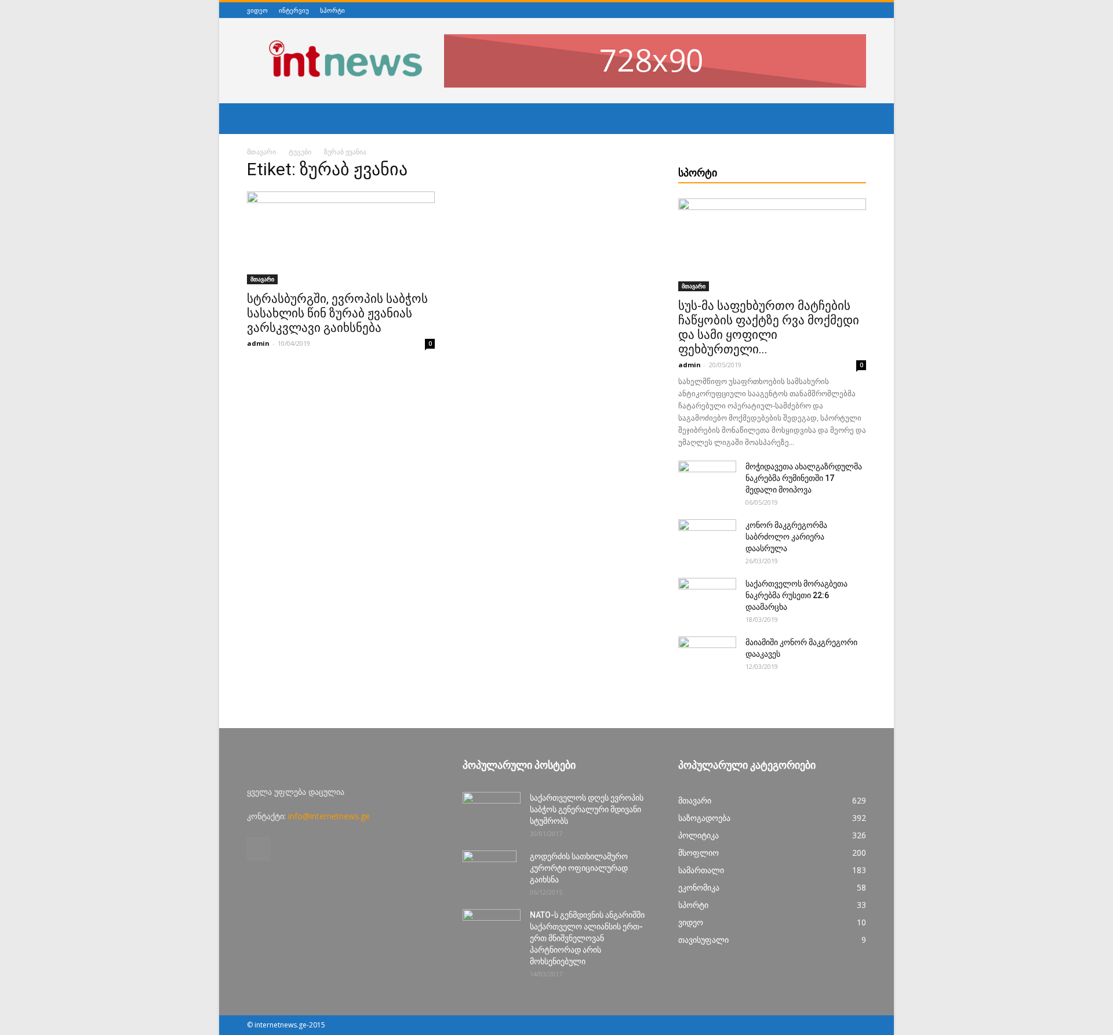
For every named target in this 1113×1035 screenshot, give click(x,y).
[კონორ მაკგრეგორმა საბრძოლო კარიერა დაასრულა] (707, 539)
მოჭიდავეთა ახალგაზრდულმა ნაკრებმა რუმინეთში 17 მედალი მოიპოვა (803, 478)
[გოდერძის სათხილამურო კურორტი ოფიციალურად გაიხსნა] (490, 871)
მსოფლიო (698, 852)
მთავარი (261, 152)
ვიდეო (257, 10)
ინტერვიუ (294, 10)
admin (258, 343)
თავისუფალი (703, 939)
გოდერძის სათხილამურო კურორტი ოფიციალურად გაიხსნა (579, 868)
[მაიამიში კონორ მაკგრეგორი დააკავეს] (707, 656)
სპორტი (332, 10)
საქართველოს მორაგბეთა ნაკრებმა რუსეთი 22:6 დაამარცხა (796, 595)
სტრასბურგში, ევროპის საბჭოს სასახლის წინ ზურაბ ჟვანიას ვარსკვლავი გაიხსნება (337, 313)
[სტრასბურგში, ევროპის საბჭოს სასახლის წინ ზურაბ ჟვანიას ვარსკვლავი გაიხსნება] (341, 237)
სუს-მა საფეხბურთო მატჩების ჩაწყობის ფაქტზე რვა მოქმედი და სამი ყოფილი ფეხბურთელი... (768, 327)
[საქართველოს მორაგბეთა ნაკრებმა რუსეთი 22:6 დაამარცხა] (707, 598)
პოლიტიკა (698, 835)
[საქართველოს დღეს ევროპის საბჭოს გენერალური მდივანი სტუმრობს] (492, 812)
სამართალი (701, 869)
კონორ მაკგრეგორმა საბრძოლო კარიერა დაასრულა (786, 536)
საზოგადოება (704, 817)
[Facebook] (859, 10)
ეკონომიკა (698, 887)
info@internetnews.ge (329, 816)
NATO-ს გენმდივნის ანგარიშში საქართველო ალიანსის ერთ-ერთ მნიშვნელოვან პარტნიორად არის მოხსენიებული (587, 938)
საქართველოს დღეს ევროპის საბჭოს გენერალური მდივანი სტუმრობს (586, 809)
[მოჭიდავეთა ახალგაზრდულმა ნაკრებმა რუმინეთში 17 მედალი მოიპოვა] (707, 481)
